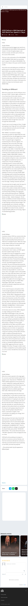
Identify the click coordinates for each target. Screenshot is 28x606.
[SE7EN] (2, 590)
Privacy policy (3, 594)
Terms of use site (4, 597)
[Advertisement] (14, 466)
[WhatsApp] (13, 488)
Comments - (22, 584)
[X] (16, 488)
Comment (12, 34)
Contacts (2, 600)
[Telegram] (10, 488)
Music (6, 6)
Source (3, 482)
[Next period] (25, 546)
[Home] (3, 6)
